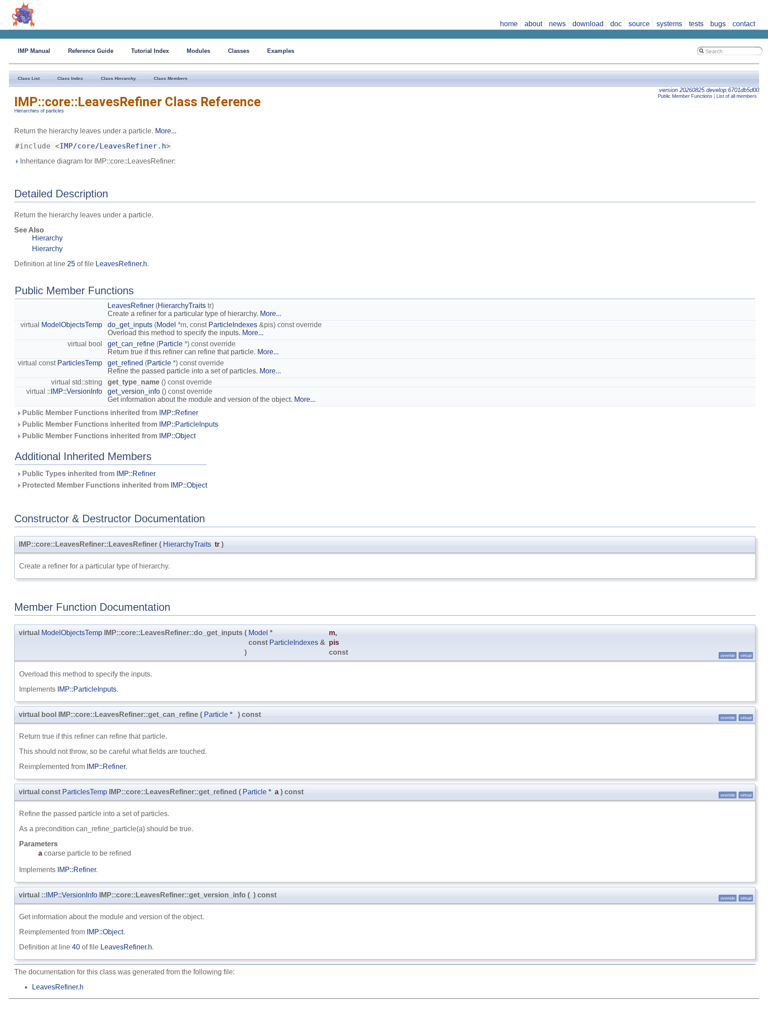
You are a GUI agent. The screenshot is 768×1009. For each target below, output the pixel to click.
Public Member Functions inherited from (109, 412)
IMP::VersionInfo (76, 391)
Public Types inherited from (88, 473)
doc (616, 24)
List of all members (736, 96)
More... (165, 131)
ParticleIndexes (232, 324)
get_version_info (134, 391)
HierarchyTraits (182, 305)
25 (71, 264)
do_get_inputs (130, 324)
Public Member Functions (685, 96)
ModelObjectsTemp (71, 324)
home (509, 24)
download (588, 24)
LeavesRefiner (131, 305)
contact (743, 24)
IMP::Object (177, 436)
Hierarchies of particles (39, 110)
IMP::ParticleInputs (188, 424)
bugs (718, 24)
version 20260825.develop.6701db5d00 (709, 90)
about (533, 24)
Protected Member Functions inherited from (113, 485)
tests (696, 24)
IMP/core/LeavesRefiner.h (113, 146)
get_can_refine (131, 344)
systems (669, 24)
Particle (171, 344)
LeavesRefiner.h (121, 264)
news (557, 24)
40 (76, 947)
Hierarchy (47, 238)
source (639, 24)
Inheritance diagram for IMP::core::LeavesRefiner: (97, 161)
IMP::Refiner (178, 412)
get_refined (125, 363)
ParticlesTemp (79, 363)
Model (166, 324)
